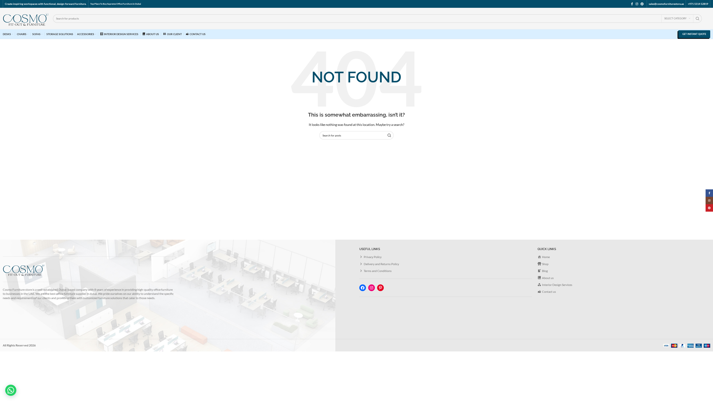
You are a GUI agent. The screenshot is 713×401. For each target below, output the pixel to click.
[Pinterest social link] (642, 4)
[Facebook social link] (632, 4)
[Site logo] (26, 18)
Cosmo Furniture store (17, 289)
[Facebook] (362, 287)
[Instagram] (371, 287)
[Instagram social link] (636, 4)
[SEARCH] (697, 18)
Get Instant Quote (694, 33)
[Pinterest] (380, 287)
